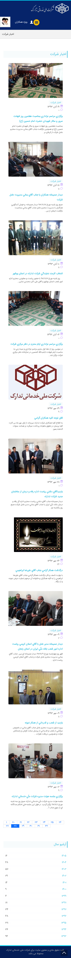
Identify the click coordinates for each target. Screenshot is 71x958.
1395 (63, 923)
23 (36, 822)
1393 (63, 936)
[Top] (64, 953)
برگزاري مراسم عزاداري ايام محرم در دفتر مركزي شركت (37, 344)
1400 (64, 889)
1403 (64, 869)
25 (52, 822)
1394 (64, 929)
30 (31, 826)
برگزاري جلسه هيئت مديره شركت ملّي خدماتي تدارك (37, 796)
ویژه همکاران (21, 22)
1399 (64, 896)
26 (60, 822)
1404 (64, 862)
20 (13, 822)
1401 (64, 882)
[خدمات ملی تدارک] (49, 8)
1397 (64, 909)
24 (44, 822)
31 (39, 826)
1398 (64, 903)
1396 (64, 916)
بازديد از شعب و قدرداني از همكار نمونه (44, 723)
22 (28, 822)
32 (46, 826)
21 (21, 822)
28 (15, 826)
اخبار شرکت (55, 103)
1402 (64, 876)
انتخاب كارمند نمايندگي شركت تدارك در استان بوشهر (38, 274)
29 (23, 826)
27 (7, 826)
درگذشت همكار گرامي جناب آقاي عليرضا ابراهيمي (39, 570)
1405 (64, 856)
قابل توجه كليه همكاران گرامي (48, 418)
